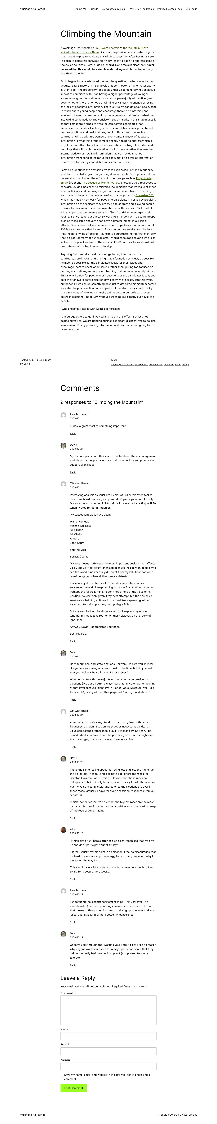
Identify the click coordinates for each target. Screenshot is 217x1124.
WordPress (190, 1114)
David (73, 444)
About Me (80, 8)
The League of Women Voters (100, 182)
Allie (72, 829)
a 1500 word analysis (106, 47)
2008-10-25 (76, 762)
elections (169, 364)
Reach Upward (79, 414)
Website (65, 1059)
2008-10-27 (76, 894)
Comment (68, 993)
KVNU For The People (142, 8)
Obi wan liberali (79, 483)
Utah (178, 364)
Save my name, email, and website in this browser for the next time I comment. (107, 1077)
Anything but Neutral (122, 364)
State (48, 359)
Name (65, 1029)
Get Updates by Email (114, 8)
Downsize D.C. (145, 195)
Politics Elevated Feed (169, 8)
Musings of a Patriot (32, 8)
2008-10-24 (76, 418)
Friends (94, 8)
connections (156, 364)
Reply (73, 433)
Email (65, 1044)
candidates (141, 364)
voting (185, 364)
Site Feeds (191, 8)
